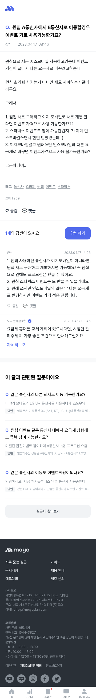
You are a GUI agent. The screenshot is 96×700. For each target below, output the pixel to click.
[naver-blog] (21, 678)
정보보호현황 (54, 665)
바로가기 (24, 628)
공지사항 (11, 570)
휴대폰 (48, 696)
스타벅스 (64, 187)
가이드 (55, 562)
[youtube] (9, 678)
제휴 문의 (58, 579)
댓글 (29, 210)
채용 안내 (58, 570)
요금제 (30, 696)
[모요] (17, 550)
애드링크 (11, 579)
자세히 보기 (17, 344)
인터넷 (66, 696)
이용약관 (10, 665)
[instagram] (33, 678)
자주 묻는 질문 (16, 562)
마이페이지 (84, 696)
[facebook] (45, 678)
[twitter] (56, 678)
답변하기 (77, 233)
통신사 (18, 187)
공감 (11, 210)
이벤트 (50, 187)
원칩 (40, 187)
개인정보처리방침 (31, 665)
